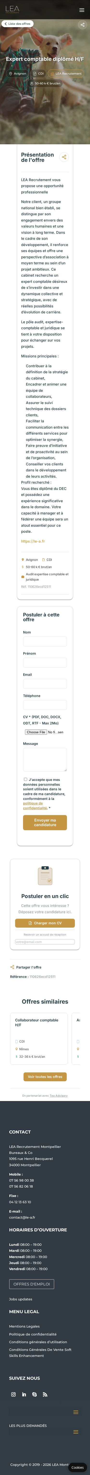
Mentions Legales (24, 1326)
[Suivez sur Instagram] (13, 1394)
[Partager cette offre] (82, 24)
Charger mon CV (48, 923)
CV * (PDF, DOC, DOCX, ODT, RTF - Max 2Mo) (42, 720)
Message (30, 743)
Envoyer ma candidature (45, 822)
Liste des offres (19, 23)
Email (27, 674)
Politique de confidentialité (33, 1334)
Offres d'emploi (31, 1284)
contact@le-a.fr (22, 1217)
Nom (27, 632)
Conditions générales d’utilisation (38, 1342)
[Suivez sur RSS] (45, 1394)
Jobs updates (20, 1299)
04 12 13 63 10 (20, 1202)
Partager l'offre (28, 967)
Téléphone (31, 696)
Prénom (29, 653)
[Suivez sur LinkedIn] (24, 1394)
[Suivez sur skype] (34, 1394)
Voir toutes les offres (45, 1077)
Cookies (78, 1467)
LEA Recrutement (69, 73)
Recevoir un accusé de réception (45, 934)
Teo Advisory (59, 1095)
